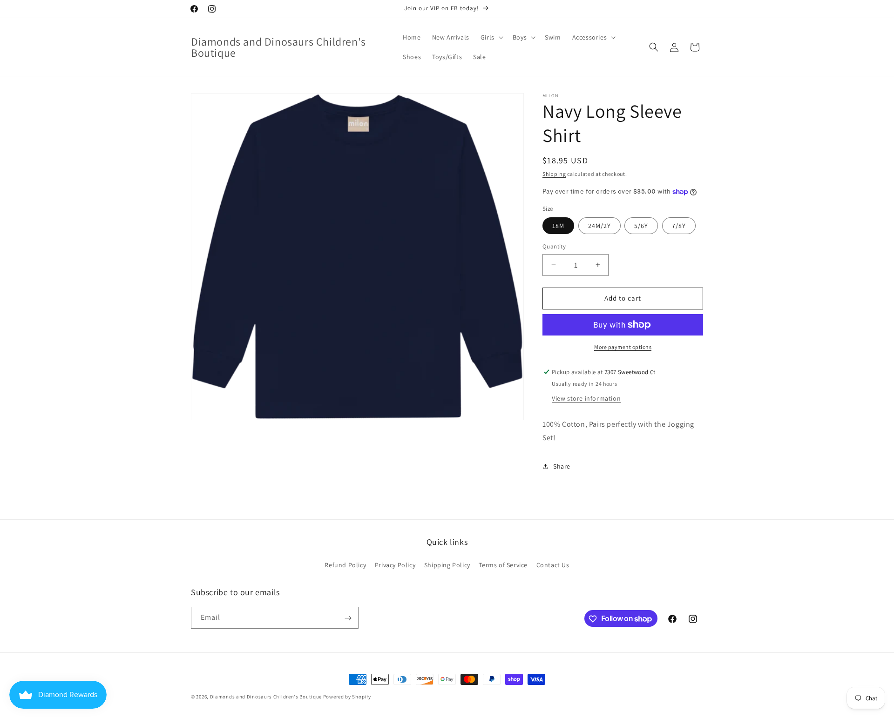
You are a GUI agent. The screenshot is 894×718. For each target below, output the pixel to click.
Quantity (554, 246)
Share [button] (561, 466)
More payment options (622, 346)
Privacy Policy (395, 564)
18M (558, 225)
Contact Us (552, 564)
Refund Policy (345, 564)
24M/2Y (599, 225)
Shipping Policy (447, 564)
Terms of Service (503, 564)
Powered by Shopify (347, 696)
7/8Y (679, 225)
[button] (491, 37)
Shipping (554, 173)
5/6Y (641, 225)
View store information (586, 398)
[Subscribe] (348, 618)
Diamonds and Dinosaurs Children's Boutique (266, 696)
